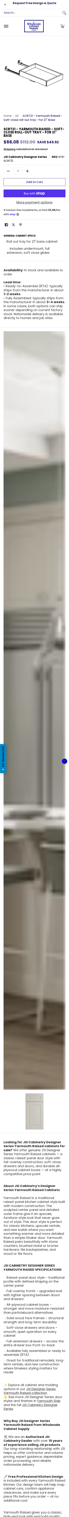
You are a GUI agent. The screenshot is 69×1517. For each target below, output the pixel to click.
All (16, 116)
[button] (62, 26)
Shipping (9, 149)
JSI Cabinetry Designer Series (25, 157)
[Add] (27, 171)
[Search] (64, 12)
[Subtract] (8, 171)
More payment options (34, 202)
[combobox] (31, 12)
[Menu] (6, 26)
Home (8, 116)
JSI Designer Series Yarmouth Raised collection (30, 1391)
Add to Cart (34, 182)
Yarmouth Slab (49, 1401)
